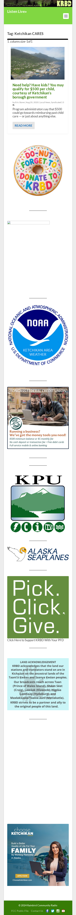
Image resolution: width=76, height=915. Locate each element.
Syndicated (56, 102)
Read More (23, 125)
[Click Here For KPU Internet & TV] (38, 503)
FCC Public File (19, 910)
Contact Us (37, 910)
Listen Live (16, 11)
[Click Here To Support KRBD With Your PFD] (38, 607)
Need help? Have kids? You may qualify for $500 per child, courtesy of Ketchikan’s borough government (38, 91)
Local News (45, 102)
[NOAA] (38, 335)
